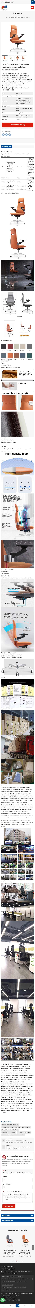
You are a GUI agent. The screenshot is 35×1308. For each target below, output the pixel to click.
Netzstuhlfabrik (6, 1289)
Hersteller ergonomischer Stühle (10, 1124)
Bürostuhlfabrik (26, 1127)
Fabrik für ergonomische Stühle (10, 1129)
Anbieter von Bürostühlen (24, 1132)
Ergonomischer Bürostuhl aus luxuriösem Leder (14, 1287)
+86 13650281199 (8, 1266)
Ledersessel (19, 16)
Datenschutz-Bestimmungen (9, 1298)
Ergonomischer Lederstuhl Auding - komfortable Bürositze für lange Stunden (10, 1252)
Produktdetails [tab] (6, 146)
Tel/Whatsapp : (7, 1184)
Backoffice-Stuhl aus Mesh (9, 1279)
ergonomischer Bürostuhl (17, 1276)
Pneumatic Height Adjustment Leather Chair (13, 1135)
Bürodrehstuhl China (7, 1284)
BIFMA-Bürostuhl (22, 1281)
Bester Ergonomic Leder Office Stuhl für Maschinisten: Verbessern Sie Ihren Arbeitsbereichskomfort (17, 1172)
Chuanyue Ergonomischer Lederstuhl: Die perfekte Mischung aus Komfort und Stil (25, 1252)
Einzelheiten (8, 1256)
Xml (18, 1295)
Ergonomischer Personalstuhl (25, 1279)
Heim (12, 16)
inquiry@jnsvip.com (10, 1269)
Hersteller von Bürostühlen (8, 1132)
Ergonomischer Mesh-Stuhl (9, 1281)
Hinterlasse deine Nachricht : (12, 1191)
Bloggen (4, 1295)
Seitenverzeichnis (11, 1295)
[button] (33, 1247)
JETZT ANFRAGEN (17, 124)
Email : (5, 1176)
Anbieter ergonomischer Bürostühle (11, 1127)
